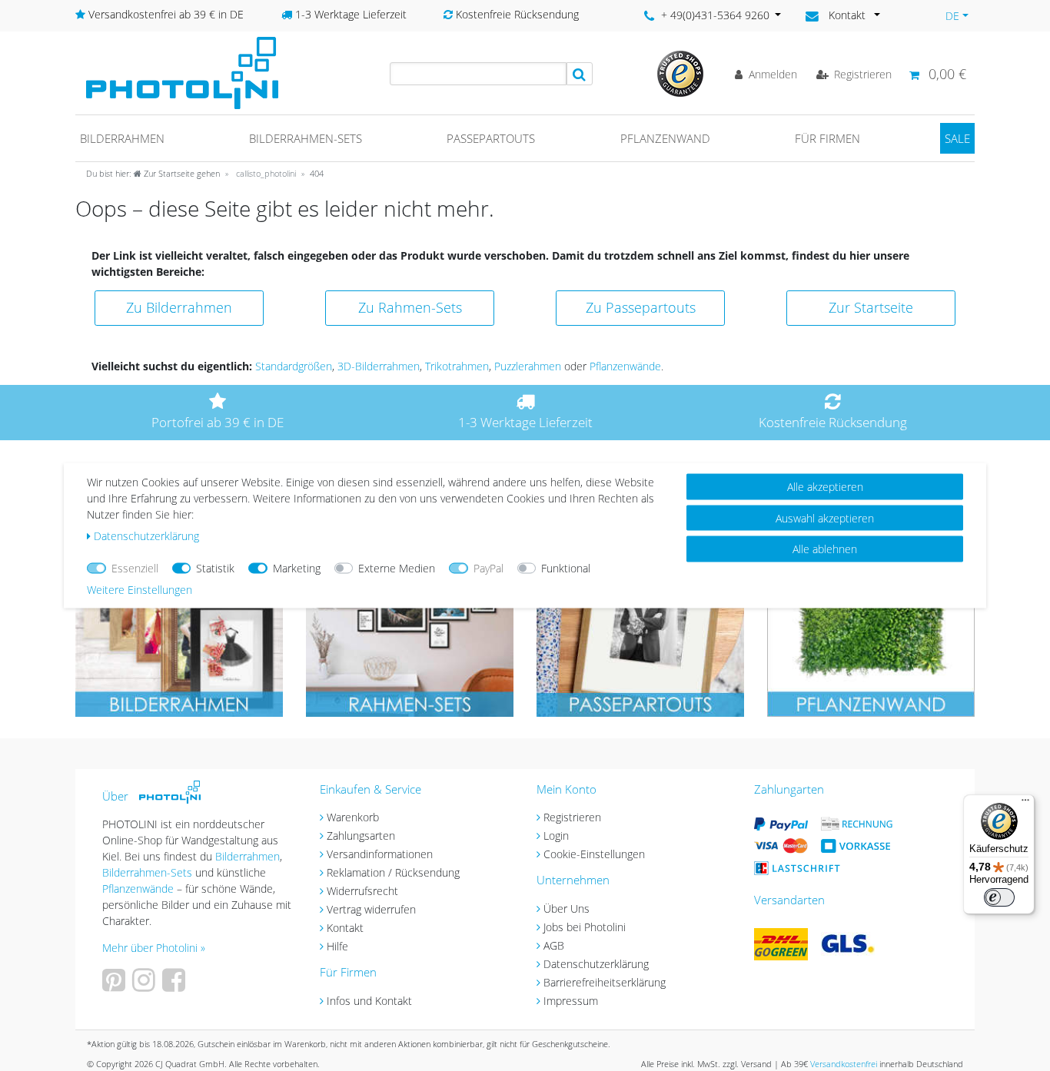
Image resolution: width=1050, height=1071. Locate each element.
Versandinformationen (380, 854)
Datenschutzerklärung (596, 964)
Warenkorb (353, 817)
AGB (553, 945)
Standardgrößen (293, 366)
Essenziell (134, 568)
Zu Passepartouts (641, 307)
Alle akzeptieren (825, 486)
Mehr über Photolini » (153, 947)
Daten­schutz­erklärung (146, 536)
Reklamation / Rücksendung (393, 872)
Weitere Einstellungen (139, 589)
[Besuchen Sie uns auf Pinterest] (115, 985)
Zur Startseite (871, 307)
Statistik (215, 568)
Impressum (570, 1000)
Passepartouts (491, 138)
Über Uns (566, 908)
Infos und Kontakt (369, 1000)
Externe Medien (396, 568)
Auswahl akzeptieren (825, 517)
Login (556, 835)
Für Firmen (827, 138)
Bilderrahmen (122, 138)
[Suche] (580, 73)
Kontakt (345, 927)
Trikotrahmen (457, 366)
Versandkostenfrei (843, 1063)
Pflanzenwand (665, 138)
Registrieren (572, 817)
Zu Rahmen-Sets (410, 307)
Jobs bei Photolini (584, 927)
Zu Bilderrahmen (179, 307)
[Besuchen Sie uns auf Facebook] (175, 985)
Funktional (565, 568)
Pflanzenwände (625, 366)
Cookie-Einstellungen (594, 854)
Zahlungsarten (361, 835)
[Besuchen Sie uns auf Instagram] (145, 985)
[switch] (999, 897)
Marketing (297, 568)
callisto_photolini (265, 173)
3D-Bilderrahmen (378, 366)
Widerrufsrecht (362, 891)
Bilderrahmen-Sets (305, 138)
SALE (957, 138)
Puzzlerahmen (527, 366)
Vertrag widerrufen (371, 909)
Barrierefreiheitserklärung (604, 982)
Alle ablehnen (824, 549)
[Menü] (1025, 803)
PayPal (488, 568)
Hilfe (337, 946)
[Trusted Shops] (680, 72)
